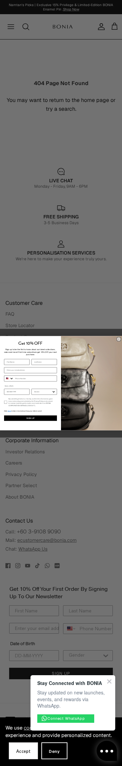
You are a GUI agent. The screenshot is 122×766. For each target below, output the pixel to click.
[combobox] (9, 378)
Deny (54, 751)
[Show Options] (54, 392)
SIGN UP (30, 418)
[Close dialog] (119, 339)
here (9, 411)
